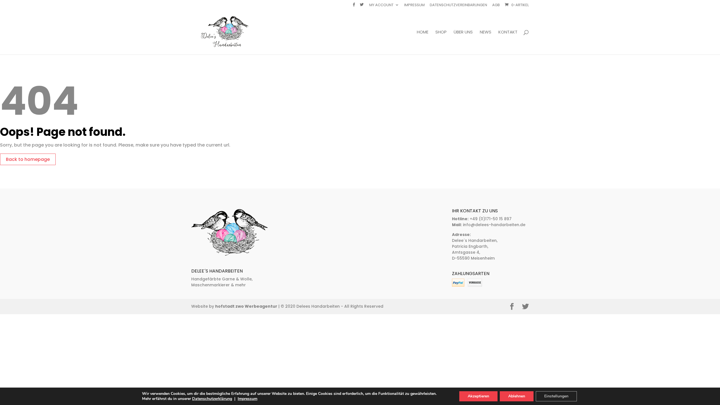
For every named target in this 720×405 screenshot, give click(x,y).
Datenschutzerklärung (212, 398)
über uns (463, 32)
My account (381, 5)
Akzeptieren (478, 396)
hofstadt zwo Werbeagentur (246, 306)
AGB (496, 5)
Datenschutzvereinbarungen (458, 5)
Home (422, 32)
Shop (441, 32)
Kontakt (508, 32)
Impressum (414, 5)
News (485, 32)
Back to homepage (28, 159)
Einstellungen (556, 396)
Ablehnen (516, 396)
